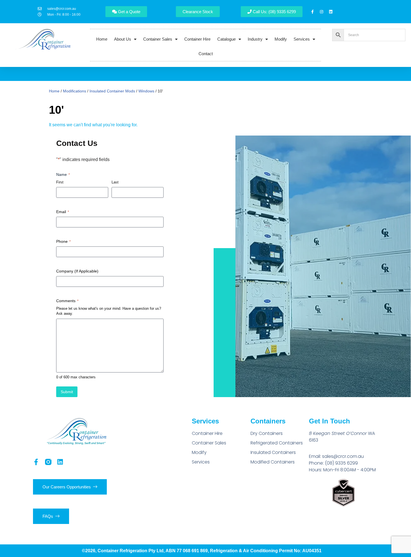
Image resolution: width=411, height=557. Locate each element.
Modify (281, 39)
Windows (146, 91)
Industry (255, 39)
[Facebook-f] (312, 12)
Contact (206, 53)
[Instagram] (321, 12)
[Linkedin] (331, 12)
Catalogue (226, 39)
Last (115, 182)
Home (101, 39)
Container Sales (157, 39)
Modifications (74, 91)
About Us (122, 39)
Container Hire (197, 39)
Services (302, 39)
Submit (67, 392)
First (59, 182)
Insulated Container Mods (112, 91)
